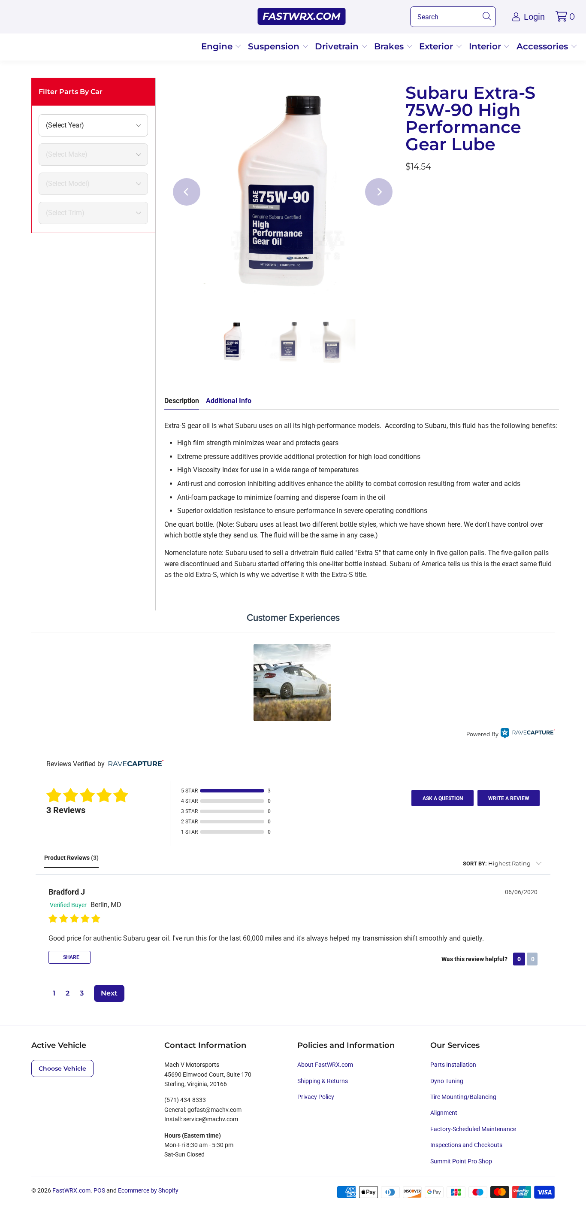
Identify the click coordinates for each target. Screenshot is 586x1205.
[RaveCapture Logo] (528, 734)
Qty (410, 190)
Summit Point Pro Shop (461, 1161)
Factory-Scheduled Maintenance (473, 1129)
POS (99, 1190)
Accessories (544, 46)
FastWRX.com (71, 1190)
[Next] (379, 192)
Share (70, 957)
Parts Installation (453, 1064)
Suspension (275, 46)
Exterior (437, 46)
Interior (486, 46)
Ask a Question (443, 798)
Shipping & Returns (322, 1081)
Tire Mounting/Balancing (463, 1096)
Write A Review (508, 798)
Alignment (443, 1112)
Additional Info (228, 401)
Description (181, 401)
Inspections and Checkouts (466, 1144)
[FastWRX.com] (302, 17)
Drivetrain (338, 46)
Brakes (390, 46)
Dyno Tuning (446, 1081)
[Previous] (186, 192)
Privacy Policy (315, 1096)
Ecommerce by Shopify (148, 1190)
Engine (218, 46)
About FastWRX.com (325, 1064)
